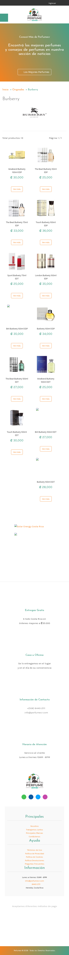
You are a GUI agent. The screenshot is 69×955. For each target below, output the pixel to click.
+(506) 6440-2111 (36, 708)
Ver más (17, 189)
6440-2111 (35, 884)
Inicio (5, 89)
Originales (18, 89)
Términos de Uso (34, 850)
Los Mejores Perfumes (35, 71)
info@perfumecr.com (36, 712)
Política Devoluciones (34, 860)
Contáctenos (34, 836)
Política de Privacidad (34, 853)
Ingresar (52, 3)
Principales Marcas (34, 833)
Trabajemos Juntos (34, 830)
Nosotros (34, 826)
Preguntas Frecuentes (34, 864)
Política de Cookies (34, 857)
